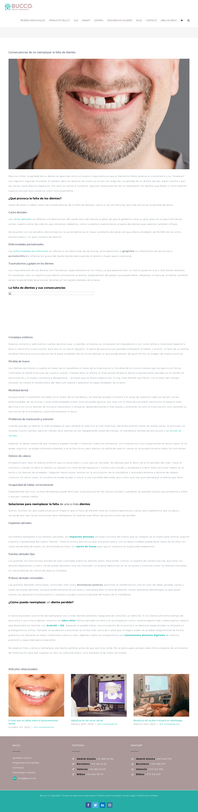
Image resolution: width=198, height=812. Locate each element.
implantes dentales (81, 536)
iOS (62, 625)
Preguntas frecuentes (26, 762)
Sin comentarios (44, 727)
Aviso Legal (129, 795)
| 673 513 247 (148, 774)
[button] (188, 20)
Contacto (18, 767)
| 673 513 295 (149, 769)
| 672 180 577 (151, 764)
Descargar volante (24, 772)
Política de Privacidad (109, 795)
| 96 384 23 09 (91, 769)
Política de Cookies (147, 795)
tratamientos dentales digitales (145, 635)
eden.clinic (69, 620)
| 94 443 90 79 (90, 774)
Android (52, 625)
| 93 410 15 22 (92, 764)
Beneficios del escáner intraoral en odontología (157, 720)
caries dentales (22, 219)
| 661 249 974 (154, 758)
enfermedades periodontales (30, 251)
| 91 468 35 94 (95, 758)
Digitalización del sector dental (87, 720)
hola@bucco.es (27, 778)
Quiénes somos (22, 758)
